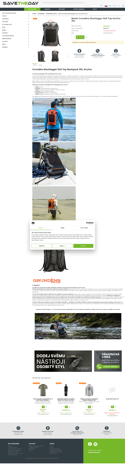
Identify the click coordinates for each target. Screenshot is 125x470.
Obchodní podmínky (55, 449)
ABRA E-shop (54, 458)
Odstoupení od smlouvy (56, 451)
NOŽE (3, 27)
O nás (51, 446)
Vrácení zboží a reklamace (14, 450)
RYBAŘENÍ (4, 47)
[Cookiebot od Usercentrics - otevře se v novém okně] (87, 223)
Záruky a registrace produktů (36, 446)
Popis (34, 65)
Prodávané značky (33, 447)
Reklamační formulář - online (15, 453)
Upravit (62, 245)
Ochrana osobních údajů (56, 450)
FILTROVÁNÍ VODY (7, 24)
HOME (34, 13)
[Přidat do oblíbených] (86, 37)
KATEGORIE (32, 9)
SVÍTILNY (4, 16)
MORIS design (53, 453)
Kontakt (52, 447)
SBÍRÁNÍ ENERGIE (6, 38)
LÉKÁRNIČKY (5, 18)
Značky (47, 9)
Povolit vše (83, 245)
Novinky (62, 9)
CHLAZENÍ (5, 41)
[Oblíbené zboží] (118, 6)
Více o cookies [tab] (84, 227)
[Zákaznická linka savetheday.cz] (108, 361)
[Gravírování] (63, 361)
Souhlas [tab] (41, 227)
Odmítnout (41, 245)
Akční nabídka (78, 9)
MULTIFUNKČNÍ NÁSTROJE (9, 13)
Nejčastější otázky (12, 454)
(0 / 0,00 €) (113, 6)
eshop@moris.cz (18, 434)
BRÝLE (4, 44)
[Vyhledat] (101, 6)
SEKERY (4, 30)
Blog (95, 9)
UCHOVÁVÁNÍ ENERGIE (8, 35)
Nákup (9, 446)
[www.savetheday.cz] (106, 5)
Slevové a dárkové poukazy (15, 449)
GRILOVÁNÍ (5, 21)
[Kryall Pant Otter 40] (112, 390)
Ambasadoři (32, 449)
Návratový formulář (13, 451)
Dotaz (40, 65)
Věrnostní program (12, 447)
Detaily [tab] (62, 227)
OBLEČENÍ (5, 33)
